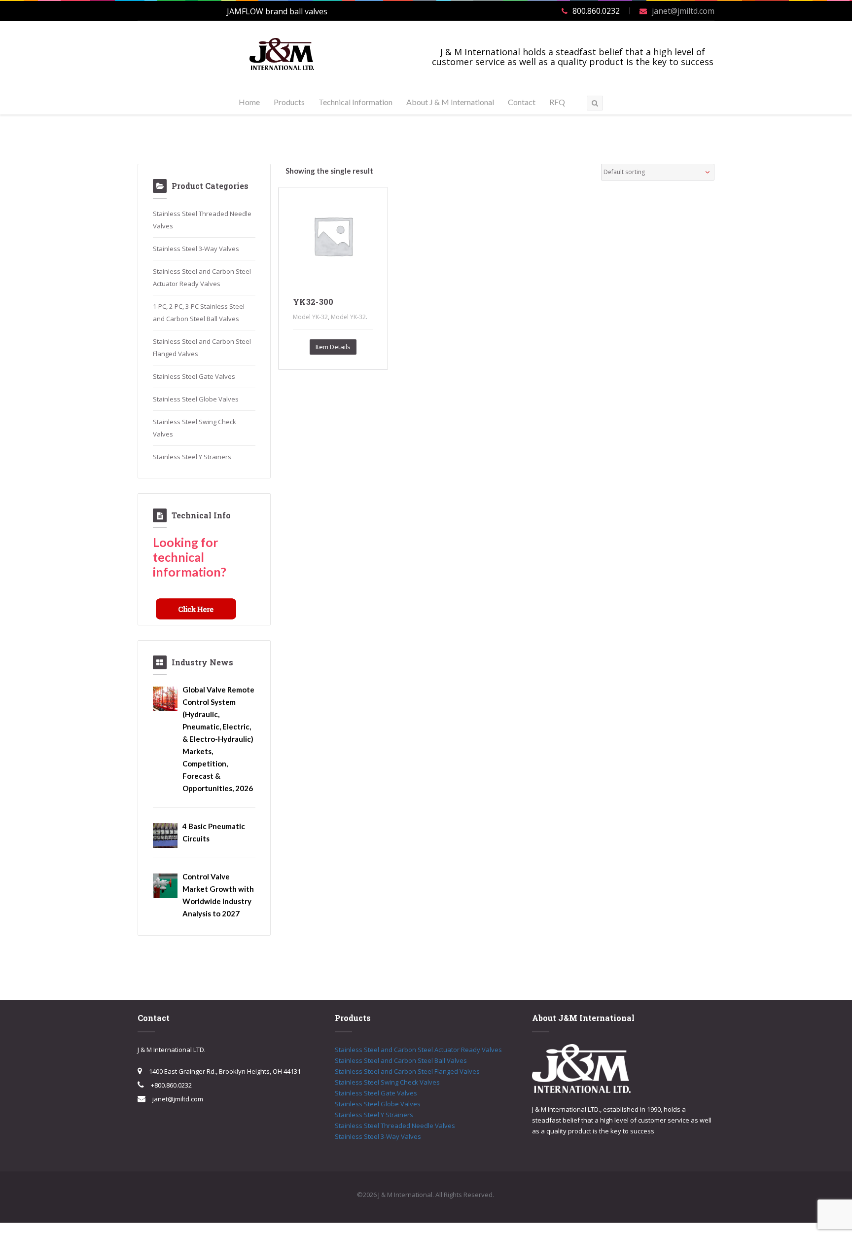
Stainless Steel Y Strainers (192, 456)
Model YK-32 (310, 317)
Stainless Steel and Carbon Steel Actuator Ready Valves (418, 1049)
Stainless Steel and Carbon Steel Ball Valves (401, 1060)
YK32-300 (313, 301)
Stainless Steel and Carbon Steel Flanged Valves (407, 1071)
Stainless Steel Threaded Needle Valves (395, 1125)
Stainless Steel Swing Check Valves (387, 1082)
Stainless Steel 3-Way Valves (196, 248)
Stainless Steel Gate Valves (194, 376)
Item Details (333, 346)
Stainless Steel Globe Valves (196, 399)
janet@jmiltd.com (683, 10)
